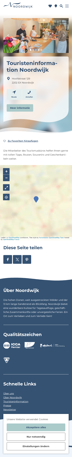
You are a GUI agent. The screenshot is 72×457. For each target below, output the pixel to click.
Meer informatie (20, 107)
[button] (36, 199)
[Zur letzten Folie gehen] (8, 35)
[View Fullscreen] (6, 187)
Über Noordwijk (12, 397)
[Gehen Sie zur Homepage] (18, 6)
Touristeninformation (15, 401)
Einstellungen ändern (36, 446)
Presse (7, 405)
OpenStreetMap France (11, 239)
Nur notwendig (36, 436)
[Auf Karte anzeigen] (6, 197)
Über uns (8, 393)
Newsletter (9, 409)
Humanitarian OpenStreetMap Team (51, 237)
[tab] (30, 50)
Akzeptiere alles (36, 427)
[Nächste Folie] (63, 35)
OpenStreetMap (14, 237)
